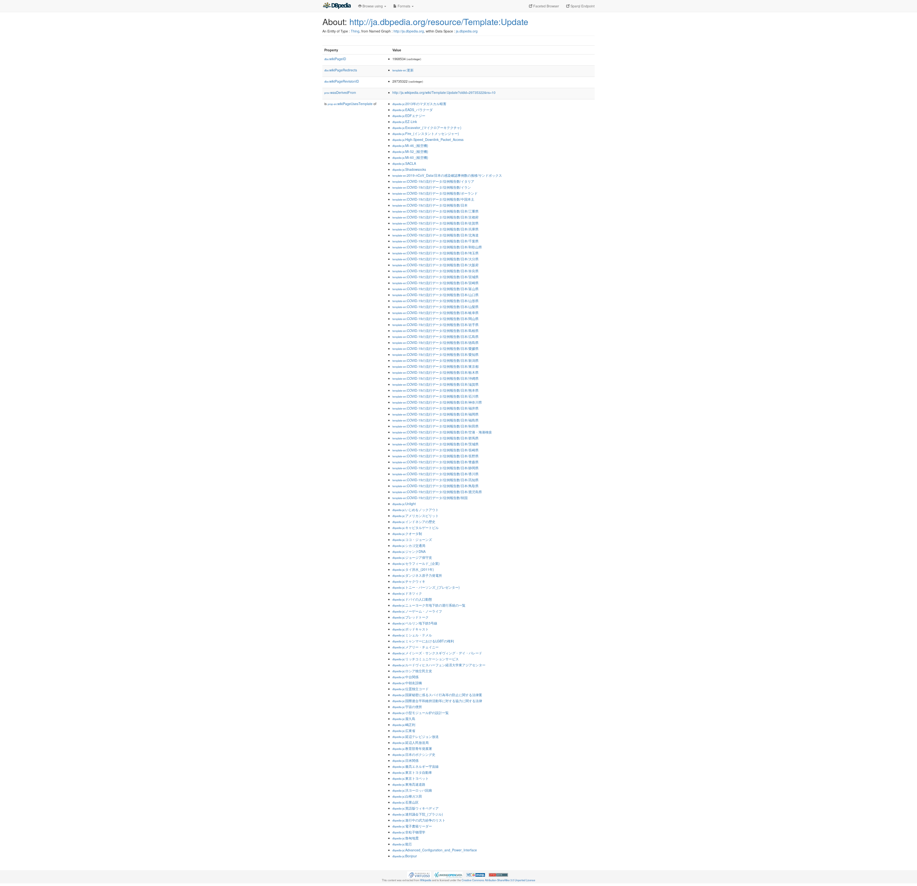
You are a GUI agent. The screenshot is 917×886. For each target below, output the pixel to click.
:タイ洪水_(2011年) (413, 569)
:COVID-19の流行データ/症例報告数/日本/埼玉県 (435, 253)
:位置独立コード (410, 688)
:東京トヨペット (410, 778)
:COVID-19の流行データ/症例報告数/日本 (430, 205)
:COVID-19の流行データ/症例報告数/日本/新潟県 (435, 360)
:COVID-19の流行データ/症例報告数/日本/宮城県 (435, 276)
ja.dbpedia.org (467, 31)
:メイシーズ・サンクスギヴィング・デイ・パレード (437, 653)
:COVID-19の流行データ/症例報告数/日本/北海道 (435, 235)
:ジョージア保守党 (412, 557)
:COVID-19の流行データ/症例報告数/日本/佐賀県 (435, 223)
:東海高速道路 (408, 784)
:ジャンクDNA (409, 551)
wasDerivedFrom (340, 92)
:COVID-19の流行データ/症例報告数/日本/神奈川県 (437, 402)
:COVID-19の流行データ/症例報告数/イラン (431, 187)
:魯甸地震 (405, 838)
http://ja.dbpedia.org (409, 31)
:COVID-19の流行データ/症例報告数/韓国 (430, 497)
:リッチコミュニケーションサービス (425, 658)
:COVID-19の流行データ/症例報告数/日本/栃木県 (435, 372)
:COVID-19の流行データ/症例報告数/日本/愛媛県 (435, 348)
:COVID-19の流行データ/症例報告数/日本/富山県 (435, 288)
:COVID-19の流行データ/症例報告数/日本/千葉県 (435, 241)
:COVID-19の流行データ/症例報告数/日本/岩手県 (435, 324)
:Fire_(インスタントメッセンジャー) (425, 133)
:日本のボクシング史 (413, 754)
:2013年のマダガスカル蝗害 (419, 103)
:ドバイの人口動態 (412, 599)
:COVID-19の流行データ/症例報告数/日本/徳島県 (435, 342)
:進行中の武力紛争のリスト (418, 820)
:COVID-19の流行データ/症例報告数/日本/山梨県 (435, 306)
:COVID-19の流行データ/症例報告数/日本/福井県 (435, 408)
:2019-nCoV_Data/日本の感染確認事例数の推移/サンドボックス (447, 175)
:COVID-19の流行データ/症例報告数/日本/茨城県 (435, 444)
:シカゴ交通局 (408, 545)
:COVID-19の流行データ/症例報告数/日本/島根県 (435, 330)
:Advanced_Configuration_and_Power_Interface (434, 850)
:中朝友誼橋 (407, 682)
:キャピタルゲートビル (415, 527)
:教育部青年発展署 (412, 748)
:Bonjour (404, 856)
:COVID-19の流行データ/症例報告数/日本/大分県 (435, 258)
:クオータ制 (407, 533)
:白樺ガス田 (407, 796)
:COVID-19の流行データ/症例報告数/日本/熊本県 (435, 390)
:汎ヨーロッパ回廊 (412, 790)
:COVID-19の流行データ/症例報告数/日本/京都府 (435, 217)
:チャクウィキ (408, 581)
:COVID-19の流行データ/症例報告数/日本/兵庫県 (435, 229)
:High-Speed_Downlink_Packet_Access (428, 139)
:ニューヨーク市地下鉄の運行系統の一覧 (428, 605)
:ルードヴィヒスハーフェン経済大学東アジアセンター (438, 664)
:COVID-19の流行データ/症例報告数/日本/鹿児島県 (437, 491)
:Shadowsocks (409, 169)
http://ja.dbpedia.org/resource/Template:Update (438, 21)
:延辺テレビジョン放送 (415, 736)
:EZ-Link (404, 121)
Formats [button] (404, 6)
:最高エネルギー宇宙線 (415, 766)
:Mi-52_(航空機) (410, 151)
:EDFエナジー (408, 115)
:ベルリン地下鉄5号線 (414, 623)
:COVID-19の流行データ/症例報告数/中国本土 (433, 199)
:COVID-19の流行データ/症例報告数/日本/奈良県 (435, 270)
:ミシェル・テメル (412, 635)
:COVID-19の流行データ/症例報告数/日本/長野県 (435, 456)
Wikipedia (425, 880)
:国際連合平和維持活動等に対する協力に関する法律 (437, 700)
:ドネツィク (407, 593)
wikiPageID (335, 58)
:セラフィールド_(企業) (416, 563)
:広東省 (403, 730)
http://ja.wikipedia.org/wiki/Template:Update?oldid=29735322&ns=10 (444, 92)
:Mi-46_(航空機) (410, 145)
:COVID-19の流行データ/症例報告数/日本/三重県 (435, 211)
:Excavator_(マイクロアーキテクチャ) (426, 127)
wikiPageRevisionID (341, 81)
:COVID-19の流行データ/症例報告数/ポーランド (435, 193)
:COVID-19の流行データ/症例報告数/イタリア (433, 181)
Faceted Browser (545, 6)
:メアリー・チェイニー (415, 647)
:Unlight (404, 503)
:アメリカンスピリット (415, 515)
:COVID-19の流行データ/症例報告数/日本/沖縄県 (435, 378)
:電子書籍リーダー (412, 826)
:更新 (403, 70)
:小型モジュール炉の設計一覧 (420, 712)
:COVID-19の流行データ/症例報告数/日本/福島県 (435, 420)
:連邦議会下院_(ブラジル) (417, 814)
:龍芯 (402, 844)
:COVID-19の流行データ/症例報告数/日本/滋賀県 (435, 384)
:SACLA (404, 163)
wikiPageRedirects (340, 70)
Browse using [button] (373, 6)
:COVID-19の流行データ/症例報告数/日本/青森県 (435, 461)
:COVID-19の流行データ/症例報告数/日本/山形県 (435, 300)
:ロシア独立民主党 (412, 670)
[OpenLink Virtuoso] (419, 874)
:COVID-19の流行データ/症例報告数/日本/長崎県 (435, 450)
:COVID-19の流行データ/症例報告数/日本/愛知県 (435, 354)
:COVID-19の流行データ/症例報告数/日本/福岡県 (435, 414)
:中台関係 (405, 676)
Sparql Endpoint (582, 6)
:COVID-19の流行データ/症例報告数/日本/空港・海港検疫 (442, 432)
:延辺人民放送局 (410, 742)
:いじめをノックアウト (415, 509)
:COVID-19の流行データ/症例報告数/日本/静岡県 (435, 467)
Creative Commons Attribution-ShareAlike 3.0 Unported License (498, 880)
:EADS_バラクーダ (412, 109)
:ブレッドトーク (410, 617)
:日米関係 (405, 760)
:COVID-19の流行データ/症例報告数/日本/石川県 (435, 396)
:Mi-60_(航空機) (410, 157)
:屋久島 (403, 718)
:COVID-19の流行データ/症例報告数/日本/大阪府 (435, 264)
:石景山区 (405, 802)
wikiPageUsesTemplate (350, 103)
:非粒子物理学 (408, 832)
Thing (355, 31)
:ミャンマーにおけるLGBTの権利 (423, 641)
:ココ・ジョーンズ (412, 539)
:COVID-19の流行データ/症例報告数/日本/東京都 (435, 366)
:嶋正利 (403, 724)
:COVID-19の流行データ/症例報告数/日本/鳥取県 (435, 485)
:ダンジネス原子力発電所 (417, 575)
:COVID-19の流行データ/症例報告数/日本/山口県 (435, 294)
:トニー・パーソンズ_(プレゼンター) (426, 587)
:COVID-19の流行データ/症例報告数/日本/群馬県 (435, 438)
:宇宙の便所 (407, 706)
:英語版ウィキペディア (415, 808)
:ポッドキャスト (410, 629)
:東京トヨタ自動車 (412, 772)
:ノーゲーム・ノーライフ (417, 611)
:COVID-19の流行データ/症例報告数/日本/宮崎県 (435, 282)
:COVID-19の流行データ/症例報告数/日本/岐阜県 (435, 312)
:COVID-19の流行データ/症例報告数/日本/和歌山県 (437, 247)
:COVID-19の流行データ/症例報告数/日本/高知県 (435, 479)
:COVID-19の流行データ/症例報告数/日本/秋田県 (435, 426)
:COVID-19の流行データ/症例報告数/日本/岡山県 (435, 318)
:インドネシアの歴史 (413, 521)
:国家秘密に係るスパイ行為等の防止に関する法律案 (437, 694)
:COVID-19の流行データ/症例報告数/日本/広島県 (435, 336)
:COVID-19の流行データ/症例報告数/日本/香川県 (435, 473)
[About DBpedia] (337, 6)
